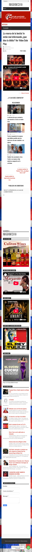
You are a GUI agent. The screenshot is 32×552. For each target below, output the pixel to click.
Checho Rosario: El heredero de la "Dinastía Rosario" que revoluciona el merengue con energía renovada (19, 462)
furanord (18, 4)
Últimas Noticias (24, 541)
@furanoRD (13, 4)
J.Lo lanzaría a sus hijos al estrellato (17, 416)
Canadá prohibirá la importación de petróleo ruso (9, 178)
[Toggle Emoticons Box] (4, 195)
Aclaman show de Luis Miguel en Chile (17, 442)
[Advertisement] (12, 520)
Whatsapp (21, 4)
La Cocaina (11, 400)
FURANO (16, 4)
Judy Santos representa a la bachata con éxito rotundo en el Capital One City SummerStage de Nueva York (18, 451)
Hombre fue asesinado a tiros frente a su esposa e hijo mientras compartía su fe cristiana (14, 160)
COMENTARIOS (7, 46)
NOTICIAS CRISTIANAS (9, 48)
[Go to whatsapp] (28, 547)
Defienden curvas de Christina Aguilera (18, 409)
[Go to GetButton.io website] (28, 550)
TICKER (5, 28)
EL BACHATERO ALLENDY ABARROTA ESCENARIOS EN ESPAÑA (17, 473)
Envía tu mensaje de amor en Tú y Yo (17, 424)
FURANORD (10, 4)
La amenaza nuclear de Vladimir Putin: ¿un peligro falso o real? (22, 171)
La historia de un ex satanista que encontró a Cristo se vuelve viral (15, 119)
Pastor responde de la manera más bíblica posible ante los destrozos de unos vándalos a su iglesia (15, 139)
